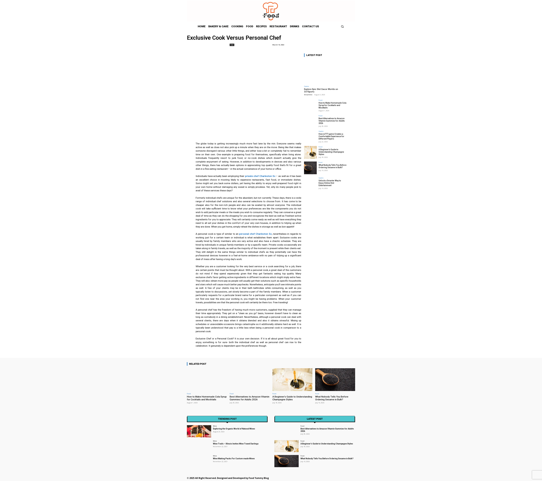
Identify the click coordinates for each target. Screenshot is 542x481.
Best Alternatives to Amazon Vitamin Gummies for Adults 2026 (332, 120)
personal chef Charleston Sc (255, 233)
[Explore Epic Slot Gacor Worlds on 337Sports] (325, 71)
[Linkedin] (315, 477)
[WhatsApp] (334, 477)
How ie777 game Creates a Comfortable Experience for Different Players (331, 136)
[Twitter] (328, 477)
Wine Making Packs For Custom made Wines (234, 458)
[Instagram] (309, 477)
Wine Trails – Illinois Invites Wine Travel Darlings (236, 444)
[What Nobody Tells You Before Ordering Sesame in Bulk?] (310, 168)
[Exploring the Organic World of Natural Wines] (199, 431)
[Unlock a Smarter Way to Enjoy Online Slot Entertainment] (310, 183)
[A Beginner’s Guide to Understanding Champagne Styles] (310, 152)
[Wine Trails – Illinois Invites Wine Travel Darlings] (199, 446)
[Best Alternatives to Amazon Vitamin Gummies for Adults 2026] (310, 121)
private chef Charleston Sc (260, 176)
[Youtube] (341, 477)
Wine (215, 426)
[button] (342, 26)
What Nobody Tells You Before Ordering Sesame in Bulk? (332, 166)
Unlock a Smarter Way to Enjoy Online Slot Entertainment (330, 183)
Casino (306, 86)
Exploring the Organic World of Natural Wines (234, 429)
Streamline (308, 95)
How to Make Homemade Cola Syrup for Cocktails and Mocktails (332, 105)
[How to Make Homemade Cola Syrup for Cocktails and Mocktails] (310, 105)
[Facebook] (302, 477)
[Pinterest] (322, 477)
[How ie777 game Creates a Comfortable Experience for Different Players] (310, 136)
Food (231, 45)
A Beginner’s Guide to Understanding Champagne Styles (331, 151)
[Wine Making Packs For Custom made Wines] (199, 461)
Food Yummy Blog (259, 478)
